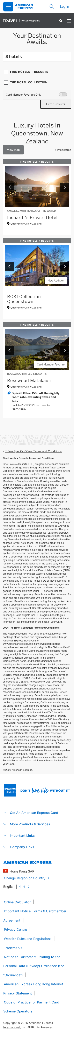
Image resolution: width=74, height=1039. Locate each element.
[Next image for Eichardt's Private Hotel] (64, 187)
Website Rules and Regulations (27, 939)
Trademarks (13, 948)
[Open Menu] (8, 6)
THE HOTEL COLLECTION (28, 82)
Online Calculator (17, 902)
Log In (64, 6)
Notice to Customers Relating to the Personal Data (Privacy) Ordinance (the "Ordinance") (33, 966)
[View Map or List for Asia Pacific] (13, 149)
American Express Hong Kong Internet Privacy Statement (33, 988)
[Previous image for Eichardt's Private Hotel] (9, 187)
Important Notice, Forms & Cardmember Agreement (34, 915)
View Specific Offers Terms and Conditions (33, 451)
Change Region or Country (24, 878)
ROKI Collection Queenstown (24, 299)
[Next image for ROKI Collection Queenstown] (64, 266)
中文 (22, 887)
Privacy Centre (15, 929)
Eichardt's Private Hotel (32, 217)
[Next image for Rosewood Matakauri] (64, 350)
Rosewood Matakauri (29, 380)
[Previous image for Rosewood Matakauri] (9, 350)
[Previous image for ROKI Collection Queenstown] (9, 266)
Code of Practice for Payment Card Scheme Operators (31, 1006)
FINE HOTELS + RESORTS (29, 72)
